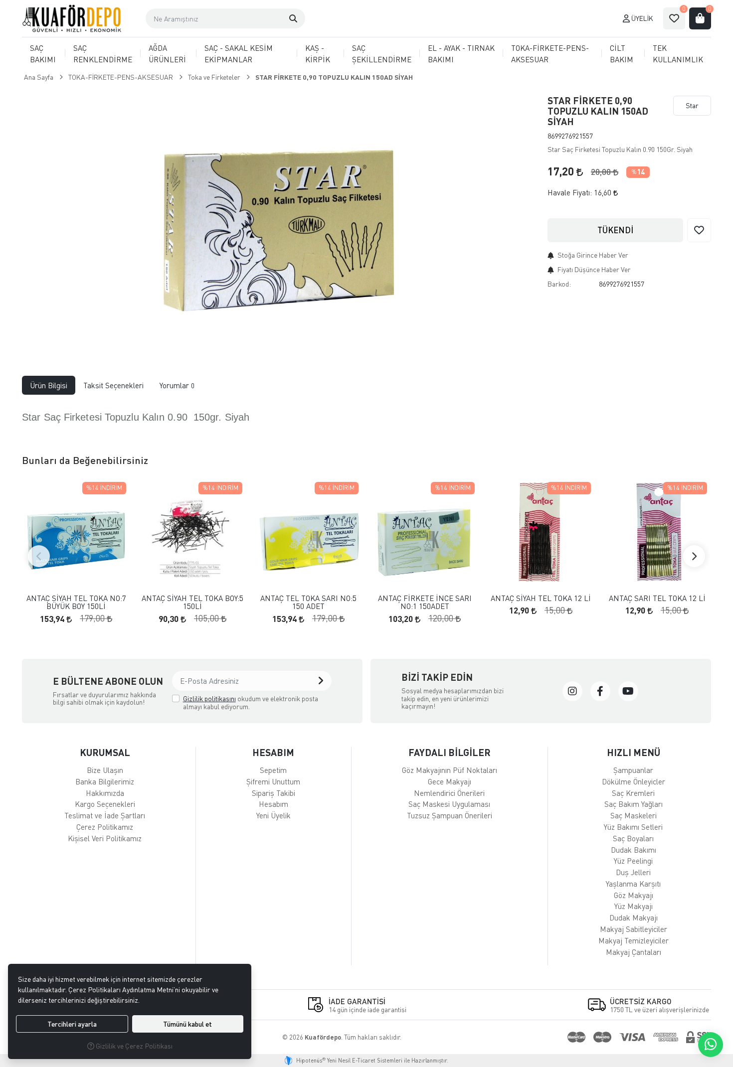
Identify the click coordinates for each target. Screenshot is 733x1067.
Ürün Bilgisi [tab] (48, 385)
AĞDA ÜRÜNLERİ (167, 53)
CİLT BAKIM (621, 53)
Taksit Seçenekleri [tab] (113, 385)
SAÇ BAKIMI (43, 53)
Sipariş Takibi (273, 792)
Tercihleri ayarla (72, 1024)
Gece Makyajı (449, 781)
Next (694, 556)
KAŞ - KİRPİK (317, 53)
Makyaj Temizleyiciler (633, 940)
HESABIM (273, 752)
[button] (293, 18)
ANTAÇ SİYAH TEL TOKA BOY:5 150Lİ (192, 602)
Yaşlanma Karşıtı (633, 883)
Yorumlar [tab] (177, 385)
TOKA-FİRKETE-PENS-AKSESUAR (550, 53)
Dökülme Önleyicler (633, 781)
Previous (39, 556)
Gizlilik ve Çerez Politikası (133, 1046)
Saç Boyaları (633, 838)
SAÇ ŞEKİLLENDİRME (381, 53)
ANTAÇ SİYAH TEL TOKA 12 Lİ (541, 598)
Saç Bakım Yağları (633, 803)
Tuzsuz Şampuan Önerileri (449, 815)
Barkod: (559, 284)
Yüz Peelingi (633, 860)
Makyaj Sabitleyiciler (633, 928)
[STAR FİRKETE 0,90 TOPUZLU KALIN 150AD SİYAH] (278, 218)
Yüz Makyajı (633, 906)
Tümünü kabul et (187, 1024)
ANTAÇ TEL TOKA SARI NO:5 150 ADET (308, 602)
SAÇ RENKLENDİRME (102, 53)
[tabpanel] (366, 416)
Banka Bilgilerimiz (104, 781)
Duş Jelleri (633, 872)
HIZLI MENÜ (633, 752)
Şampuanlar (633, 769)
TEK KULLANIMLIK (678, 53)
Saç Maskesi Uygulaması (449, 803)
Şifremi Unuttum (273, 781)
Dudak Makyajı (633, 917)
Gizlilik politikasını (209, 698)
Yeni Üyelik (273, 815)
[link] (572, 691)
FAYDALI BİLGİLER (449, 752)
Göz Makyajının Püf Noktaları (449, 769)
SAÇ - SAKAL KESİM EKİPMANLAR (238, 53)
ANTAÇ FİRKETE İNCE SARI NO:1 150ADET (425, 602)
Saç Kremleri (633, 792)
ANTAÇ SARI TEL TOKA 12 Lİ (657, 598)
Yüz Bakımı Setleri (633, 826)
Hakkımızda (105, 792)
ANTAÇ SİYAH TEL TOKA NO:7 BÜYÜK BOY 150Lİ (76, 602)
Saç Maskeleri (633, 815)
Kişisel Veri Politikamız (105, 838)
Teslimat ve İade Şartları (104, 815)
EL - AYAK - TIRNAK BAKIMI (461, 53)
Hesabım (273, 803)
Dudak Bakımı (633, 849)
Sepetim (273, 769)
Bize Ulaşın (105, 769)
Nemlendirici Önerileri (449, 792)
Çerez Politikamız (104, 826)
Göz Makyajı (633, 895)
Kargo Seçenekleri (105, 803)
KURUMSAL (105, 752)
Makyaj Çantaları (633, 951)
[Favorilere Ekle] (699, 230)
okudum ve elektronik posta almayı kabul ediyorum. (250, 702)
